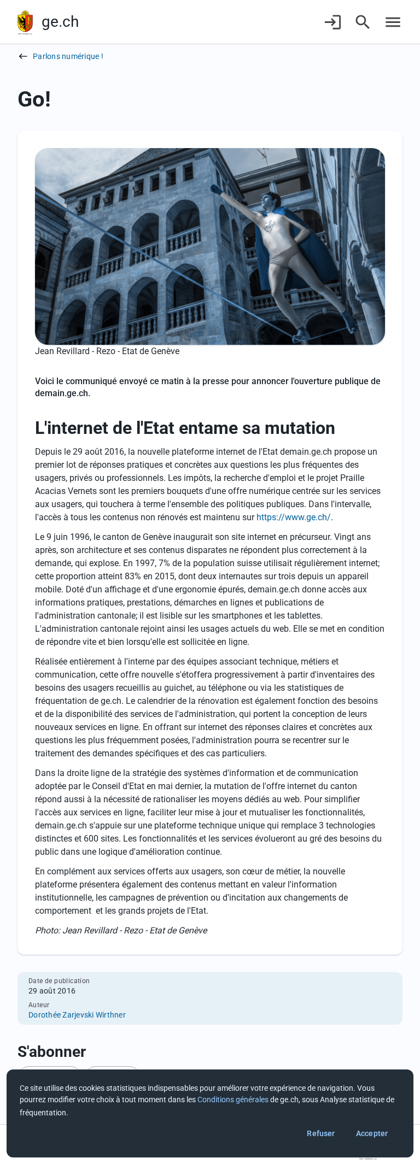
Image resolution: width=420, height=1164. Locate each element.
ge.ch (60, 22)
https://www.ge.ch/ (293, 517)
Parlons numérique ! (68, 56)
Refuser (321, 1133)
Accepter (372, 1133)
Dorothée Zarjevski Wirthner (77, 1014)
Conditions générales (233, 1099)
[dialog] (210, 1113)
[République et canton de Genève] (25, 22)
